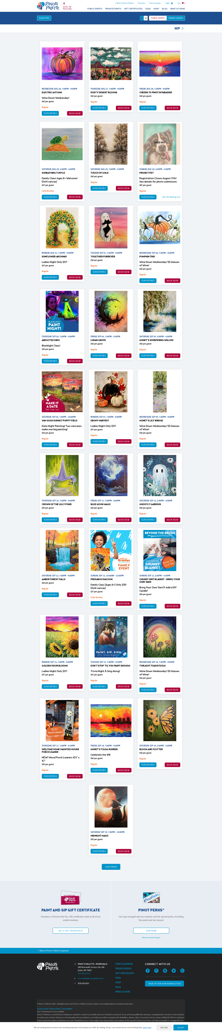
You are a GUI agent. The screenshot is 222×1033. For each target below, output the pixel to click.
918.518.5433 (83, 983)
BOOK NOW (75, 113)
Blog (164, 8)
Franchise (141, 3)
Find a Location (155, 3)
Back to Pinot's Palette (125, 3)
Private (176, 18)
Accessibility (67, 1009)
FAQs (148, 8)
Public (158, 18)
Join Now (151, 930)
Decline (164, 1027)
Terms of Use (42, 1009)
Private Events (113, 8)
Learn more (147, 1027)
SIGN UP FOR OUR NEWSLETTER (164, 983)
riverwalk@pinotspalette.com (90, 978)
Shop (156, 8)
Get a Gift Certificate (70, 930)
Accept (181, 1027)
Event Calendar (124, 963)
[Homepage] (55, 966)
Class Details (50, 113)
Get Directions (84, 973)
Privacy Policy (55, 1009)
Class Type (44, 18)
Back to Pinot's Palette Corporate (54, 950)
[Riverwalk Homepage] (48, 6)
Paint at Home (177, 8)
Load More (111, 867)
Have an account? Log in (151, 937)
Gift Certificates (133, 8)
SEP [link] (177, 29)
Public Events (94, 8)
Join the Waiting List (171, 197)
